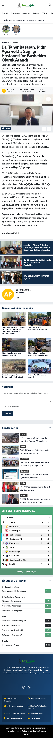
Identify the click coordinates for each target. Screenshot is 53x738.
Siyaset (26, 13)
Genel (5, 13)
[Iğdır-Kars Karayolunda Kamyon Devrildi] (14, 345)
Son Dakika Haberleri (14, 718)
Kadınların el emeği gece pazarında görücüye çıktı (34, 464)
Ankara (23, 495)
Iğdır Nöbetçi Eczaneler (10, 700)
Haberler (5, 43)
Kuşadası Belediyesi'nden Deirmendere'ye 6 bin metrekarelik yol (35, 452)
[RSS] (29, 687)
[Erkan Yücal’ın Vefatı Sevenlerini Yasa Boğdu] (39, 345)
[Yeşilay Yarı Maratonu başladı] (39, 366)
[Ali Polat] (8, 294)
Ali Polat (20, 293)
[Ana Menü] (3, 5)
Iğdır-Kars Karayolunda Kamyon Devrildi (23, 20)
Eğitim (45, 13)
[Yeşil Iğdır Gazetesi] (26, 5)
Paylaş (7, 128)
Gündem (15, 13)
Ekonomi (24, 459)
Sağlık (36, 13)
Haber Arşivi (35, 718)
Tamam (26, 735)
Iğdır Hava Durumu (38, 698)
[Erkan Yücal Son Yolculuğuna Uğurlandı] (39, 319)
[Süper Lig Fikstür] (50, 581)
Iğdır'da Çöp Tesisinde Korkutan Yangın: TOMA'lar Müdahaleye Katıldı (33, 440)
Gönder (7, 413)
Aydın (23, 446)
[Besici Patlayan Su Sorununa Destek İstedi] (14, 366)
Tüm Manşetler (36, 714)
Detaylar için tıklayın (26, 572)
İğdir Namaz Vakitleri (15, 706)
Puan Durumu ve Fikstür (16, 714)
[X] (24, 687)
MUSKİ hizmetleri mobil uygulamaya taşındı (34, 476)
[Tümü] (50, 428)
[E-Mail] (18, 298)
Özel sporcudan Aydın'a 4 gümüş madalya (35, 488)
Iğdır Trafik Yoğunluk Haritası (37, 707)
